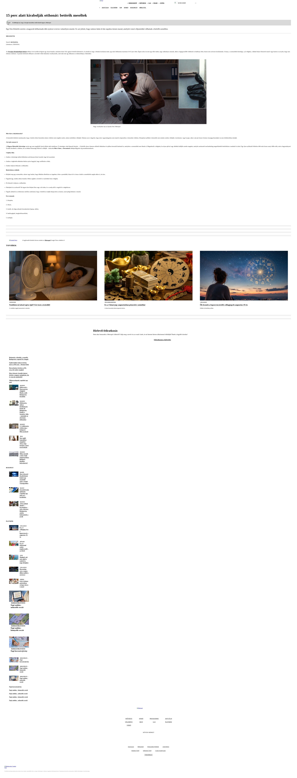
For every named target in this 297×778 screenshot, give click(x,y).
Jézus (21, 436)
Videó (129, 725)
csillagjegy (203, 302)
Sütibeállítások (148, 755)
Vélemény (129, 722)
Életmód (114, 7)
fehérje (22, 579)
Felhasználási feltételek (153, 746)
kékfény (37, 47)
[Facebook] (144, 737)
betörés (20, 47)
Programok (154, 718)
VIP (120, 7)
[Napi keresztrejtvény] (19, 653)
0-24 (149, 3)
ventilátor (12, 302)
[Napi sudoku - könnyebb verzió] (19, 632)
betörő (45, 47)
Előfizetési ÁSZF (147, 750)
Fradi (155, 3)
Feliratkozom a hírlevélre (162, 340)
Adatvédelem (166, 746)
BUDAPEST (133, 7)
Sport (126, 7)
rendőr (22, 472)
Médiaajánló (141, 746)
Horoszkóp (133, 3)
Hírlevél (142, 7)
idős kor (22, 541)
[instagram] (191, 3)
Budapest (22, 385)
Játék (162, 3)
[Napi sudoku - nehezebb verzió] (19, 609)
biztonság (11, 47)
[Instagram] (152, 737)
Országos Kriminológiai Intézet (17, 51)
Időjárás (142, 3)
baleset (22, 488)
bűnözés (28, 47)
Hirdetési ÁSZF (135, 750)
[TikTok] (148, 737)
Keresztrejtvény (18, 603)
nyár (21, 555)
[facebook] (190, 3)
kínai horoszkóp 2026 (110, 302)
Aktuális (105, 7)
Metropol (14, 42)
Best (141, 722)
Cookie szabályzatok (160, 750)
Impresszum (131, 746)
